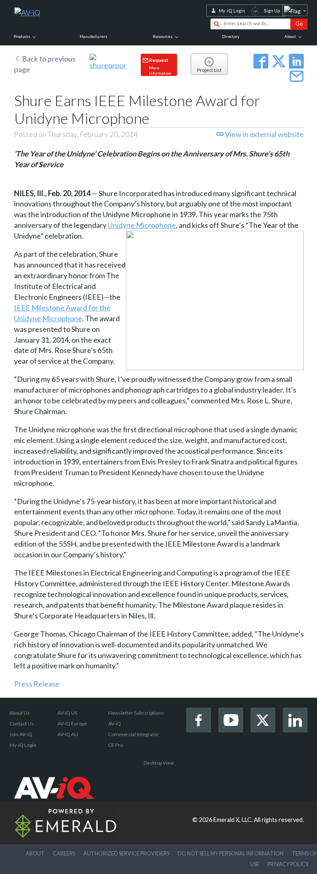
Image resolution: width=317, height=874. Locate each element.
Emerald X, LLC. (233, 819)
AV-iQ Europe (72, 723)
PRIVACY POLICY (288, 864)
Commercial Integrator (133, 734)
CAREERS (64, 853)
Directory (230, 36)
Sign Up (272, 10)
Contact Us (21, 723)
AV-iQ (114, 723)
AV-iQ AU (67, 734)
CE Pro (115, 745)
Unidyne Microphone (142, 225)
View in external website (264, 134)
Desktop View (159, 763)
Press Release (36, 683)
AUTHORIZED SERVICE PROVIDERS (126, 853)
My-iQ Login (232, 10)
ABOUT (35, 853)
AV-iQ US (67, 713)
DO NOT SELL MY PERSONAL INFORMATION (230, 853)
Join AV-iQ (20, 734)
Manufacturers (93, 36)
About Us (19, 713)
